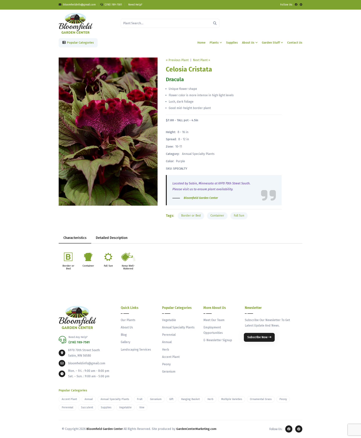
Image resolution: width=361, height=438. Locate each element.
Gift (171, 399)
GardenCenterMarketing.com (196, 429)
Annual (167, 342)
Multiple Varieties (231, 399)
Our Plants (128, 320)
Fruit (139, 399)
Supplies (232, 42)
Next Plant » (201, 60)
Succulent (87, 407)
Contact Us (294, 42)
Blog (124, 334)
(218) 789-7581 (113, 4)
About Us (248, 42)
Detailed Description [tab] (111, 238)
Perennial (169, 334)
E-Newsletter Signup (217, 340)
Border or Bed (191, 215)
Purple (180, 161)
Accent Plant (171, 357)
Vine (141, 407)
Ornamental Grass (261, 399)
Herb (165, 349)
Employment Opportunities (213, 330)
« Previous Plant (177, 60)
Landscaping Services (136, 349)
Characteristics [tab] (74, 238)
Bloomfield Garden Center (104, 429)
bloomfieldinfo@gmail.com (79, 4)
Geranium (168, 371)
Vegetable (169, 320)
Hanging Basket (190, 399)
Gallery (125, 342)
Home (201, 42)
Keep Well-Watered (128, 267)
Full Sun (239, 215)
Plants (214, 42)
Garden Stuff (271, 42)
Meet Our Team (213, 320)
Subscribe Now (257, 337)
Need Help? (134, 4)
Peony (166, 364)
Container (217, 215)
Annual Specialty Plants (198, 154)
